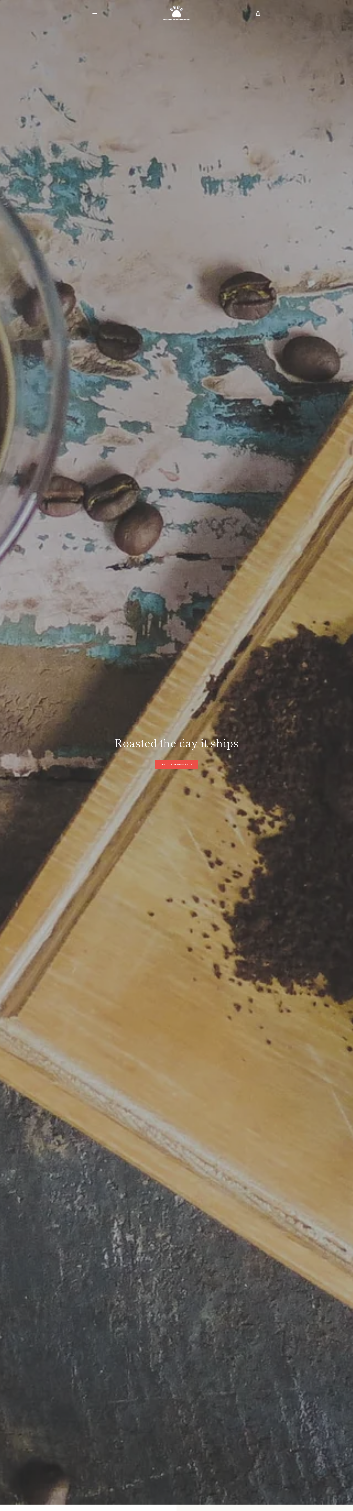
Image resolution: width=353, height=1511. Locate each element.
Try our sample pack (176, 764)
